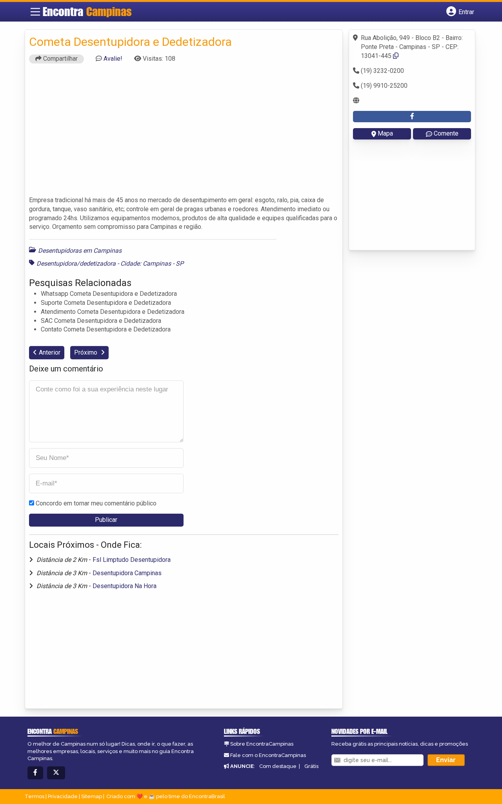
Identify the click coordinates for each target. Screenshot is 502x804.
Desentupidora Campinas (127, 573)
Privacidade (63, 796)
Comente (446, 133)
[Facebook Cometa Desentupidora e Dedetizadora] (412, 116)
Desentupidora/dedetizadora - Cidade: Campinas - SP (110, 263)
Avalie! (113, 58)
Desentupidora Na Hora (124, 586)
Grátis (311, 766)
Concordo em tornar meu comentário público (96, 503)
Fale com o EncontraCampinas (268, 755)
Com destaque (277, 766)
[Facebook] (35, 772)
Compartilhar (60, 58)
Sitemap (91, 796)
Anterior (49, 352)
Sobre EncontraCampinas (261, 744)
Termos (34, 796)
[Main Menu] (35, 12)
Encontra (87, 11)
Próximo (86, 352)
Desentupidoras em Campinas (80, 250)
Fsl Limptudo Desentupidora (132, 559)
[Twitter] (56, 772)
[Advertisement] (184, 133)
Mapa (385, 133)
